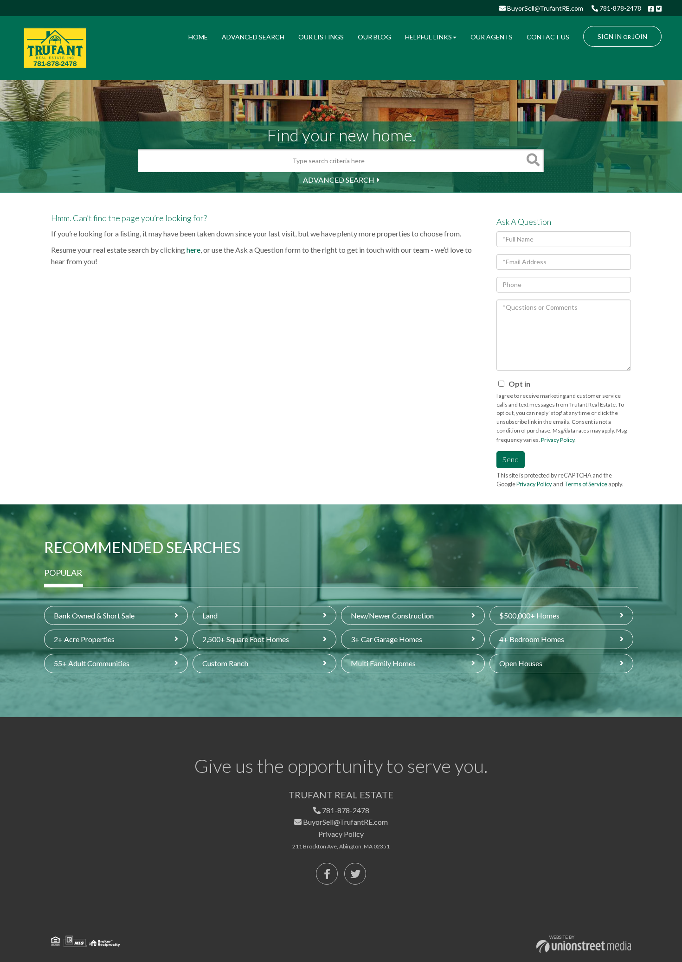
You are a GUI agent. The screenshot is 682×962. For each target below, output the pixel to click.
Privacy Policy (557, 439)
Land (210, 615)
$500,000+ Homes (529, 615)
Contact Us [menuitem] (548, 37)
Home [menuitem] (198, 37)
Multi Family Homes (383, 663)
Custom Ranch (225, 663)
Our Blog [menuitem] (374, 37)
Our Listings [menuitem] (321, 37)
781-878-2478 (619, 8)
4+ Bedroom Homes (531, 639)
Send (510, 459)
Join (639, 36)
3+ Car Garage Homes (386, 639)
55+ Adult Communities (91, 663)
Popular (63, 572)
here (193, 249)
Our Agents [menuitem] (491, 37)
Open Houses (520, 663)
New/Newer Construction (392, 615)
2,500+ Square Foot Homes (245, 639)
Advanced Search (338, 179)
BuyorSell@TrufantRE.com (544, 8)
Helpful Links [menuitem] (428, 37)
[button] (532, 160)
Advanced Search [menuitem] (253, 37)
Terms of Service (585, 484)
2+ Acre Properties (84, 639)
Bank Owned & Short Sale (94, 615)
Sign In (610, 36)
